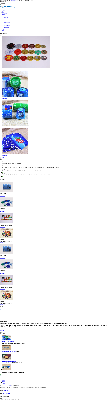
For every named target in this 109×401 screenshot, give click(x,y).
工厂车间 (3, 29)
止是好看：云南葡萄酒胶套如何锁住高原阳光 (9, 361)
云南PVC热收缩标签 (7, 25)
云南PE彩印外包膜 (6, 27)
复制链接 (10, 385)
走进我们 (3, 10)
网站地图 (3, 381)
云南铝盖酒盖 (6, 17)
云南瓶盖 (3, 14)
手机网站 (3, 383)
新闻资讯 (3, 11)
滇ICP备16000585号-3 (6, 393)
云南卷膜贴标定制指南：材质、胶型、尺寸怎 (9, 351)
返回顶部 (3, 384)
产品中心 (3, 12)
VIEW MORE (2, 157)
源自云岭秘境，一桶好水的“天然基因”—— (8, 341)
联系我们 (3, 30)
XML (3, 382)
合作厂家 (3, 28)
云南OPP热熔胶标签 (7, 22)
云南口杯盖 (13, 0)
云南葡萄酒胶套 (4, 13)
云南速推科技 (6, 390)
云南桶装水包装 (4, 98)
